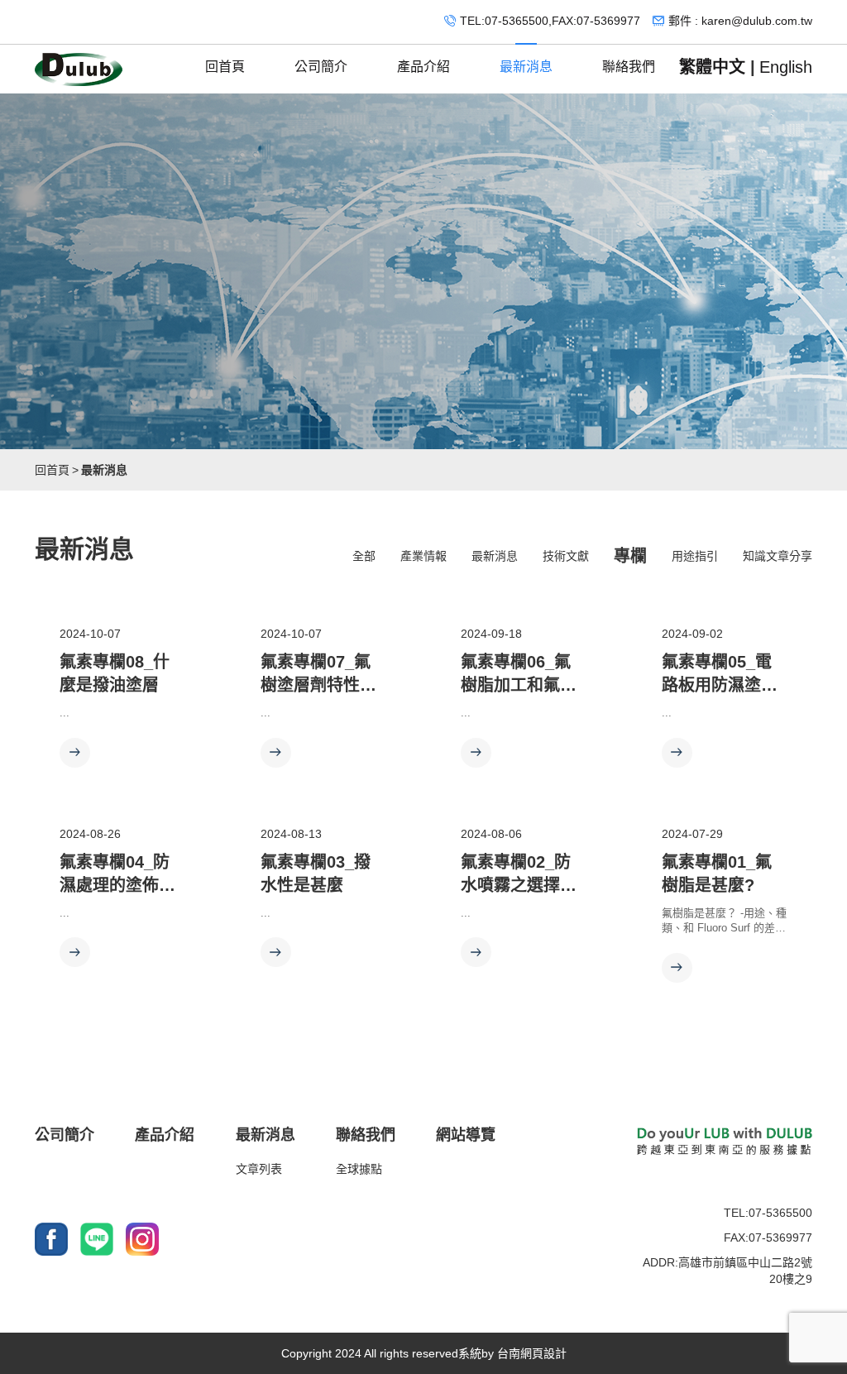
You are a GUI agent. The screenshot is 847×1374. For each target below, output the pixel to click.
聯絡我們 (628, 67)
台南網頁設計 (532, 1353)
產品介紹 (423, 67)
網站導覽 (465, 1135)
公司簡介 (320, 67)
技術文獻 (566, 556)
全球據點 (359, 1168)
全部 (364, 556)
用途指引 (695, 556)
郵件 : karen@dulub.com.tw (740, 20)
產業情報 (423, 556)
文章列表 (259, 1168)
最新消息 (526, 67)
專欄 (630, 556)
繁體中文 (712, 67)
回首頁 (225, 67)
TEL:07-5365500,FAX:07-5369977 (550, 20)
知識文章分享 (777, 556)
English (785, 67)
